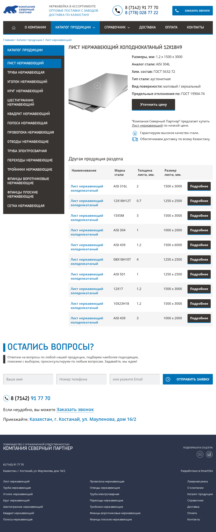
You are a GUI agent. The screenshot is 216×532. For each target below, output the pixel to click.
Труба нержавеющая (26, 72)
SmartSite (207, 471)
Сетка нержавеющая (26, 206)
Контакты (195, 27)
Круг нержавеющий (25, 91)
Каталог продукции (200, 494)
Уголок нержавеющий (27, 82)
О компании (35, 27)
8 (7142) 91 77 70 (141, 8)
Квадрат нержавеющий (28, 114)
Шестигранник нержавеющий (20, 103)
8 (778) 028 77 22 (141, 13)
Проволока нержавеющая (30, 132)
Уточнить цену (153, 104)
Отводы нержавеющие (28, 142)
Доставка (147, 27)
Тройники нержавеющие (29, 170)
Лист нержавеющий (25, 63)
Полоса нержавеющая (27, 123)
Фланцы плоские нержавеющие (22, 195)
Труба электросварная (27, 151)
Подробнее (199, 186)
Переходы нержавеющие (30, 160)
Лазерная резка (197, 481)
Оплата (171, 27)
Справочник (195, 500)
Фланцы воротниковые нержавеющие (28, 181)
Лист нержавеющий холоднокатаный (87, 188)
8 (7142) (30, 398)
